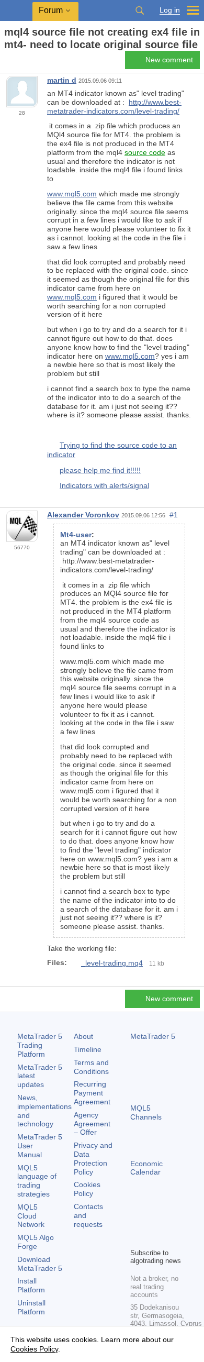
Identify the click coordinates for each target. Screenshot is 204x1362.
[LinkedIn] (153, 1238)
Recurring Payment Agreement (92, 1093)
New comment (169, 60)
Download (39, 1263)
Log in (170, 10)
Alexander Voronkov (83, 515)
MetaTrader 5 (152, 1036)
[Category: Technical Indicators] (20, 63)
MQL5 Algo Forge (35, 1241)
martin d (61, 80)
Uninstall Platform (31, 1307)
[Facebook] (136, 1221)
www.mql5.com (72, 194)
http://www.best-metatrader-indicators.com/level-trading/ (114, 106)
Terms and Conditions (91, 1067)
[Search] (139, 10)
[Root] (7, 63)
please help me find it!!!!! (100, 470)
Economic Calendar (146, 1168)
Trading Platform (39, 1045)
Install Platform (31, 1285)
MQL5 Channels (146, 1112)
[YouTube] (136, 1238)
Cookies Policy (87, 1189)
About (83, 1036)
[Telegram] (153, 1221)
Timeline (87, 1049)
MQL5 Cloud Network (30, 1216)
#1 (173, 515)
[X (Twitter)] (170, 1221)
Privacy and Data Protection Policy (93, 1158)
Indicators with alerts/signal (104, 485)
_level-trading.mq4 (112, 963)
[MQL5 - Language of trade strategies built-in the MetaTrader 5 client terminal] (16, 10)
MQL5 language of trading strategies (36, 1181)
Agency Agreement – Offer (92, 1124)
